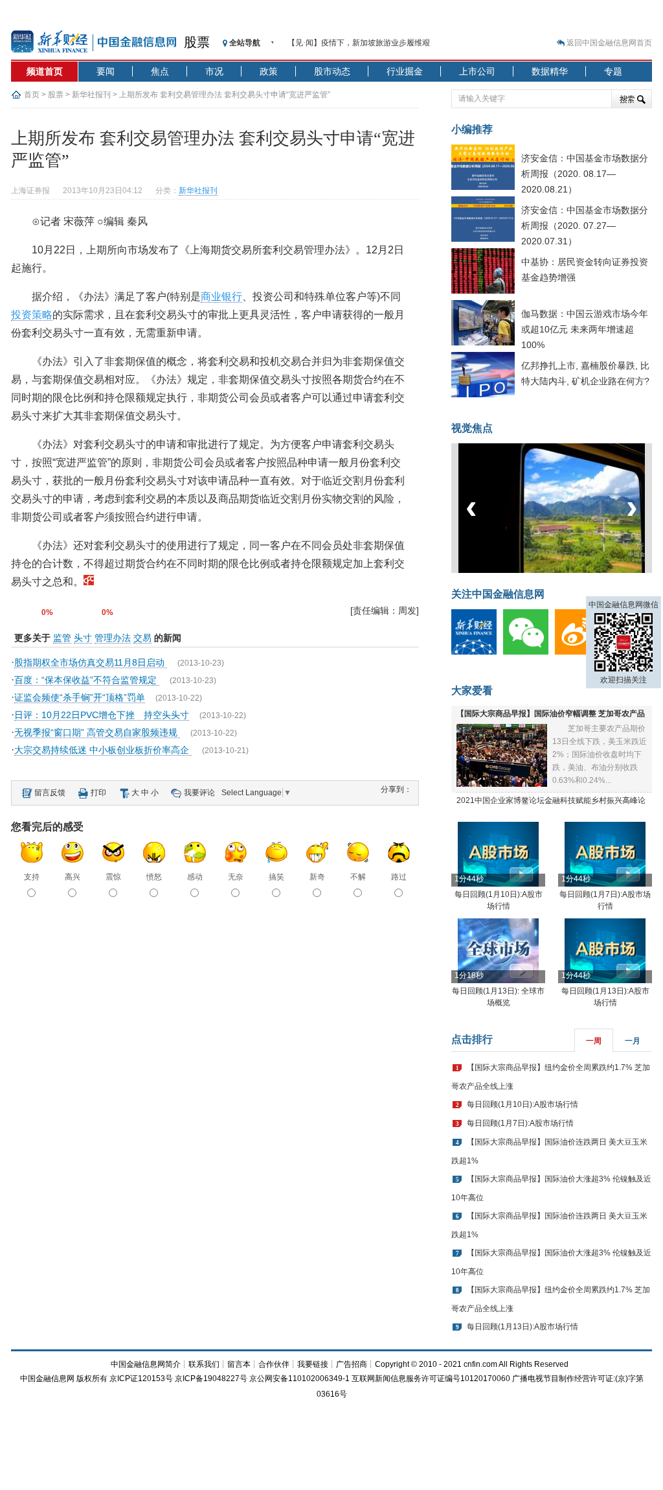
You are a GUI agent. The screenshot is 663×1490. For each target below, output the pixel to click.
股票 (197, 42)
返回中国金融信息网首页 (609, 42)
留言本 (239, 1364)
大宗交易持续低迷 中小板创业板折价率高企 (103, 750)
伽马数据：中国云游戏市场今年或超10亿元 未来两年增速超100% (584, 329)
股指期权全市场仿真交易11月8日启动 (90, 662)
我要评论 (199, 792)
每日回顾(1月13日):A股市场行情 (522, 1326)
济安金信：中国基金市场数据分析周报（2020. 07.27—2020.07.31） (584, 225)
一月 (632, 1040)
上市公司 (477, 71)
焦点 (160, 71)
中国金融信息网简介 (146, 1364)
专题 (613, 71)
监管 (62, 638)
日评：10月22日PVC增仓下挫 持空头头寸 (101, 715)
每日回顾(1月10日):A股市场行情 (522, 1104)
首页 (31, 94)
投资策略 (31, 314)
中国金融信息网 (47, 1378)
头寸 (83, 638)
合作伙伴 (273, 1364)
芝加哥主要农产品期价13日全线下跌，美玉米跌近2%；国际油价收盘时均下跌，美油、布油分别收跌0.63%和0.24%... (599, 754)
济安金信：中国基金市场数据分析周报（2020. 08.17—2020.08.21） (584, 173)
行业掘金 (405, 71)
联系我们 (203, 1364)
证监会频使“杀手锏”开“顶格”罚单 (79, 697)
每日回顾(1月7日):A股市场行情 (520, 1123)
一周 (593, 1040)
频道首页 (45, 71)
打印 (98, 792)
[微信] (529, 652)
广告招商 (351, 1364)
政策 (269, 71)
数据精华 (550, 71)
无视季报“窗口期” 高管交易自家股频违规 (97, 732)
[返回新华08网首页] (89, 581)
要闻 (105, 71)
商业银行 (221, 296)
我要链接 (312, 1364)
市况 (214, 71)
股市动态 (332, 71)
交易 (142, 638)
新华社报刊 (91, 94)
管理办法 (113, 638)
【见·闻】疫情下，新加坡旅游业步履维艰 (358, 42)
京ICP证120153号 (141, 1378)
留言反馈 (49, 792)
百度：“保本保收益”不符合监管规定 (86, 680)
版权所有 (91, 1378)
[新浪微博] (581, 652)
